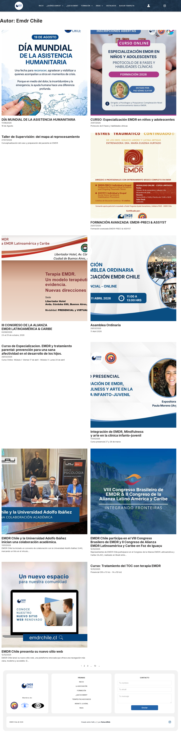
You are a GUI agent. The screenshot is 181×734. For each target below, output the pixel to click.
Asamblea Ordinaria (105, 325)
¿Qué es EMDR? (72, 6)
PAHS (81, 708)
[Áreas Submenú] (102, 5)
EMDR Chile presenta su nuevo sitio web (32, 651)
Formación (85, 6)
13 (95, 666)
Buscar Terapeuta (126, 6)
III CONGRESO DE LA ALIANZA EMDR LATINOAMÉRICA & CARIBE (27, 327)
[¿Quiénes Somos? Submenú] (62, 5)
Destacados (111, 6)
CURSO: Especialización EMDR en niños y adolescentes (132, 119)
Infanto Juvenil (81, 704)
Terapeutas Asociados (81, 699)
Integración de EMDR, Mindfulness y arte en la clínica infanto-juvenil (117, 433)
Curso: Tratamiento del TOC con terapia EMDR (125, 566)
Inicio (41, 6)
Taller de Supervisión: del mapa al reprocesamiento (41, 137)
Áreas (98, 6)
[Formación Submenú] (92, 5)
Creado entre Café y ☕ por (95, 722)
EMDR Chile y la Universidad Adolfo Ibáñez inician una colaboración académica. (34, 540)
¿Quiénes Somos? (54, 6)
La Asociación (81, 686)
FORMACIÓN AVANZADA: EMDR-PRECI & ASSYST (128, 222)
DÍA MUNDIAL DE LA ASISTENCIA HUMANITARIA (38, 119)
